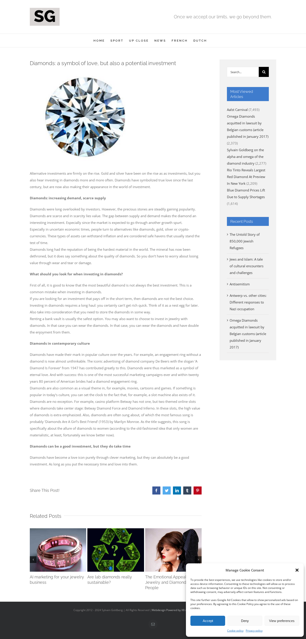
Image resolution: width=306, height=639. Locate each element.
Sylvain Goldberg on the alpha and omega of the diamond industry (245, 157)
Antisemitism (240, 284)
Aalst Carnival (237, 109)
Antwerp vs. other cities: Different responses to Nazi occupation (248, 302)
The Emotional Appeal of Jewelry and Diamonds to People (169, 582)
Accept (208, 621)
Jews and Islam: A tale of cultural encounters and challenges (246, 266)
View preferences (282, 621)
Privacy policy (254, 631)
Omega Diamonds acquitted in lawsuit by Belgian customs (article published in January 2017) (248, 333)
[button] (297, 570)
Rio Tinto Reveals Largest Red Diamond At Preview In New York (246, 177)
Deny (245, 621)
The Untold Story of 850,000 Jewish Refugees (245, 241)
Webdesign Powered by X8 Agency (173, 610)
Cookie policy (235, 631)
